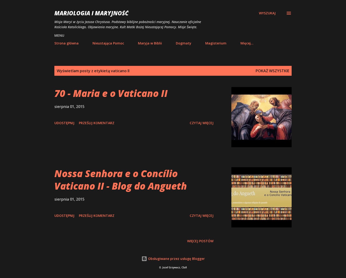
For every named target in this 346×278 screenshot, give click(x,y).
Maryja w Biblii (150, 43)
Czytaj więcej (201, 123)
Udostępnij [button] (64, 123)
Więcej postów (200, 241)
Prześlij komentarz (96, 123)
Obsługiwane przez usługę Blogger (176, 258)
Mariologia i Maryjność (91, 13)
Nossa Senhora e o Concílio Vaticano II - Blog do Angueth (120, 179)
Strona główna (66, 43)
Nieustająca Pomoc (108, 43)
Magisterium (215, 43)
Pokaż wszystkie (272, 70)
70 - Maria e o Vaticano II (111, 93)
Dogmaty (183, 43)
